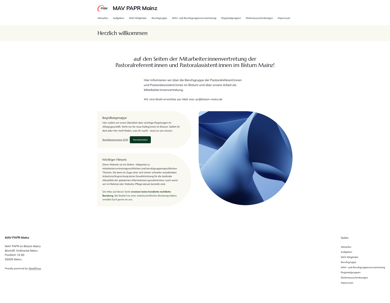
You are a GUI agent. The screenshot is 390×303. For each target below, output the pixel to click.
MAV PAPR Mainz (135, 8)
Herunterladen (140, 139)
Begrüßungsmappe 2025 (115, 139)
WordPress (34, 268)
